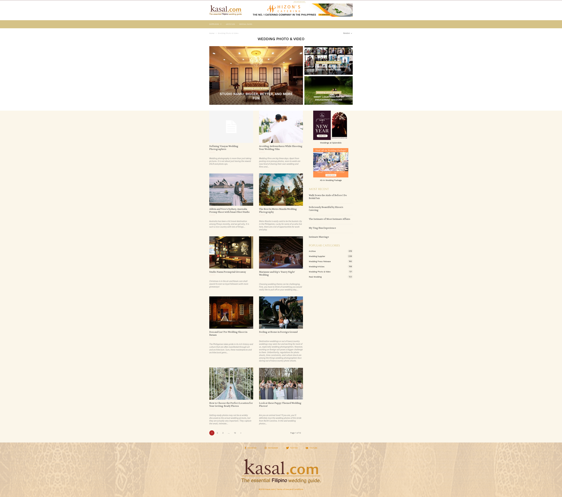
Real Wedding (328, 277)
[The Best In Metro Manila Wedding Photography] (281, 189)
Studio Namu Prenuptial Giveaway (227, 271)
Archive (328, 251)
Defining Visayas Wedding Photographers (223, 148)
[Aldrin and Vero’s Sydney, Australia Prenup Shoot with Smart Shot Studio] (231, 189)
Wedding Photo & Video (256, 88)
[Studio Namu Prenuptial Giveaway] (231, 252)
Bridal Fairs (245, 24)
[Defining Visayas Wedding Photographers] (231, 127)
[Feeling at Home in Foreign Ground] (281, 312)
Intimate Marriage (319, 236)
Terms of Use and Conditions (289, 489)
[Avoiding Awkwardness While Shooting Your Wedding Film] (281, 127)
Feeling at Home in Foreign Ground (278, 332)
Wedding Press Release (328, 261)
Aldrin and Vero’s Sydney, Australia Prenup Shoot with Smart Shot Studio (229, 210)
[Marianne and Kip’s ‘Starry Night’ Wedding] (281, 252)
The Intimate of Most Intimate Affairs (329, 219)
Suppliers (214, 24)
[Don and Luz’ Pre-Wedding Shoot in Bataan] (231, 312)
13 (235, 433)
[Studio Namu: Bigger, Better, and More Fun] (256, 75)
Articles (230, 24)
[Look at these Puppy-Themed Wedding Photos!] (281, 383)
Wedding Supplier (328, 256)
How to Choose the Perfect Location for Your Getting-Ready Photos (231, 404)
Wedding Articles (328, 266)
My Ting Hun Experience (322, 228)
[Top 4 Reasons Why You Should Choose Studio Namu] (328, 64)
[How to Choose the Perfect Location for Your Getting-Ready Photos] (231, 383)
